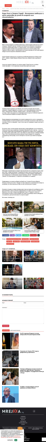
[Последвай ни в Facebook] (42, 2)
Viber (13, 235)
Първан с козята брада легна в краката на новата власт (33, 272)
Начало (3, 8)
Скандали (31, 5)
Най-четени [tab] (6, 330)
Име (3, 302)
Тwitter (19, 235)
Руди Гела (9, 241)
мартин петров (10, 243)
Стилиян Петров (35, 241)
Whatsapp (26, 235)
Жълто (24, 5)
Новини (8, 5)
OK (16, 440)
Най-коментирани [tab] (15, 330)
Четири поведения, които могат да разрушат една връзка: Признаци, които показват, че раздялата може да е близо (32, 370)
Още (38, 5)
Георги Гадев (16, 241)
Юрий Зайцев (25, 239)
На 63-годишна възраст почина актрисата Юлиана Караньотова (11, 271)
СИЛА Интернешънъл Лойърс (13, 239)
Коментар (16, 5)
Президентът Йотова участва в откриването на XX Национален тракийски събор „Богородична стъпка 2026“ (33, 282)
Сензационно (23, 422)
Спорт (23, 424)
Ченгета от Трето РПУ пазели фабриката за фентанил (29, 351)
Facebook (6, 235)
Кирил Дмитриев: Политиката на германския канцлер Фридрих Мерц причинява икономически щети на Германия (11, 255)
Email (25, 302)
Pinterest (34, 235)
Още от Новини (8, 249)
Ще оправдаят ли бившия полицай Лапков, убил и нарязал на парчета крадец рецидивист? (12, 284)
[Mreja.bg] (13, 411)
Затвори (10, 440)
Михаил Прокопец (34, 239)
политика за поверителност (14, 437)
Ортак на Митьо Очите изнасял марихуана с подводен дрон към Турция (33, 257)
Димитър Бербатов (25, 241)
